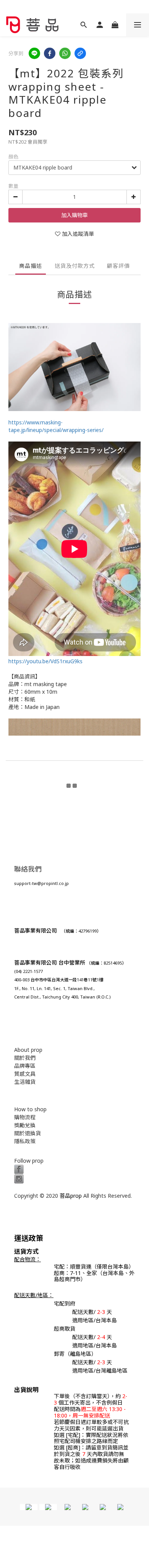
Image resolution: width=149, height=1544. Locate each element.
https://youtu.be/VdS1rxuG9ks (45, 661)
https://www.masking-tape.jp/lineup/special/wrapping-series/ (56, 426)
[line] (34, 53)
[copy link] (80, 53)
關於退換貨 (27, 1133)
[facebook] (49, 53)
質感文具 (25, 1073)
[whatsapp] (65, 53)
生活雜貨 (25, 1081)
